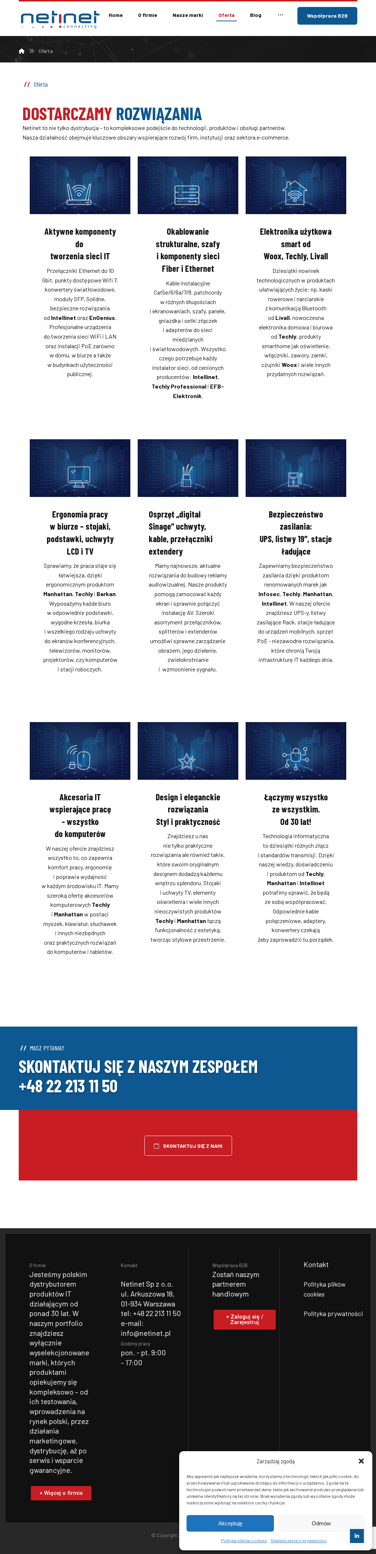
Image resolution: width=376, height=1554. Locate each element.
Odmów (321, 1523)
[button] (361, 1461)
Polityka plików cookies (244, 1540)
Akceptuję (230, 1523)
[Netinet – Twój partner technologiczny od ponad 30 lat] (59, 20)
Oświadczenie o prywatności (299, 1540)
